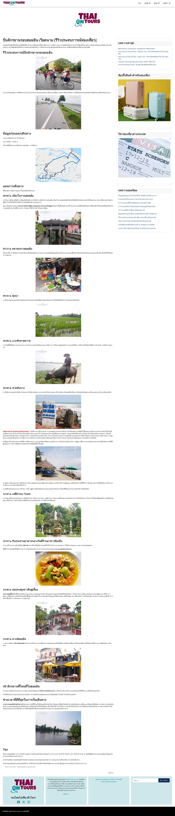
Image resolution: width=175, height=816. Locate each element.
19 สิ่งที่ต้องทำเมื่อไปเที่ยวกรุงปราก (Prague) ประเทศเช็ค (136, 225)
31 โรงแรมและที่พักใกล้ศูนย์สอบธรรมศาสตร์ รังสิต (134, 203)
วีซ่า (139, 3)
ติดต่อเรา (66, 794)
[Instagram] (28, 802)
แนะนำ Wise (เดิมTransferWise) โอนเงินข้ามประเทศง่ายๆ (137, 228)
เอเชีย (146, 3)
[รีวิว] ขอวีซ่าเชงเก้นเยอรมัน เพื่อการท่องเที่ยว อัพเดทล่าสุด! (137, 217)
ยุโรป (155, 3)
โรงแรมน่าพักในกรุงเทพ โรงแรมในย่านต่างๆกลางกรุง (135, 199)
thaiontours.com (72, 779)
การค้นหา (165, 780)
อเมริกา (165, 3)
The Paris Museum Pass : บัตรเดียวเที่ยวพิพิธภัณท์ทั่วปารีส (137, 65)
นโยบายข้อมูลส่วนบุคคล (109, 781)
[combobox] (145, 780)
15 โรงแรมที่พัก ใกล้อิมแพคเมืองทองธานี (131, 210)
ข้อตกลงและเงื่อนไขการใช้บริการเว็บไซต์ (109, 779)
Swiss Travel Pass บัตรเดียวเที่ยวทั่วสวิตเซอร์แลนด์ (134, 221)
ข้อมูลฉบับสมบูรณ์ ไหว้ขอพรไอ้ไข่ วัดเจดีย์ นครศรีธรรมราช (137, 195)
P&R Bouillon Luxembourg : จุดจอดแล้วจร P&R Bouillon (136, 49)
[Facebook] (18, 802)
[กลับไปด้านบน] (172, 813)
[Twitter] (23, 802)
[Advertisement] (54, 19)
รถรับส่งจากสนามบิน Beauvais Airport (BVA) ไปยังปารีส (136, 62)
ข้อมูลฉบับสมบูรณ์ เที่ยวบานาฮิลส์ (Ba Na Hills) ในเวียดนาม (137, 214)
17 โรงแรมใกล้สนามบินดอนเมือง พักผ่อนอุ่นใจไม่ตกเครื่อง (136, 206)
